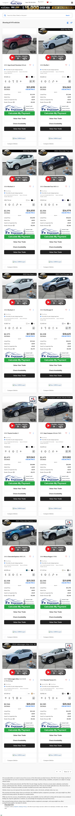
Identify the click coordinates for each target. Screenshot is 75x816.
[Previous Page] (57, 771)
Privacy (25, 806)
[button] (35, 41)
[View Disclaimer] (20, 81)
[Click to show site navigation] (72, 3)
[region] (19, 98)
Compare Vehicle (12, 144)
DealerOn (16, 806)
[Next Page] (60, 771)
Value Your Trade (19, 118)
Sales (26, 2)
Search (67, 15)
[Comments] (30, 81)
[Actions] (33, 65)
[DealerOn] (9, 804)
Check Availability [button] (19, 123)
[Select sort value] (71, 22)
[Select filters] (67, 22)
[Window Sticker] (33, 81)
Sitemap (21, 806)
